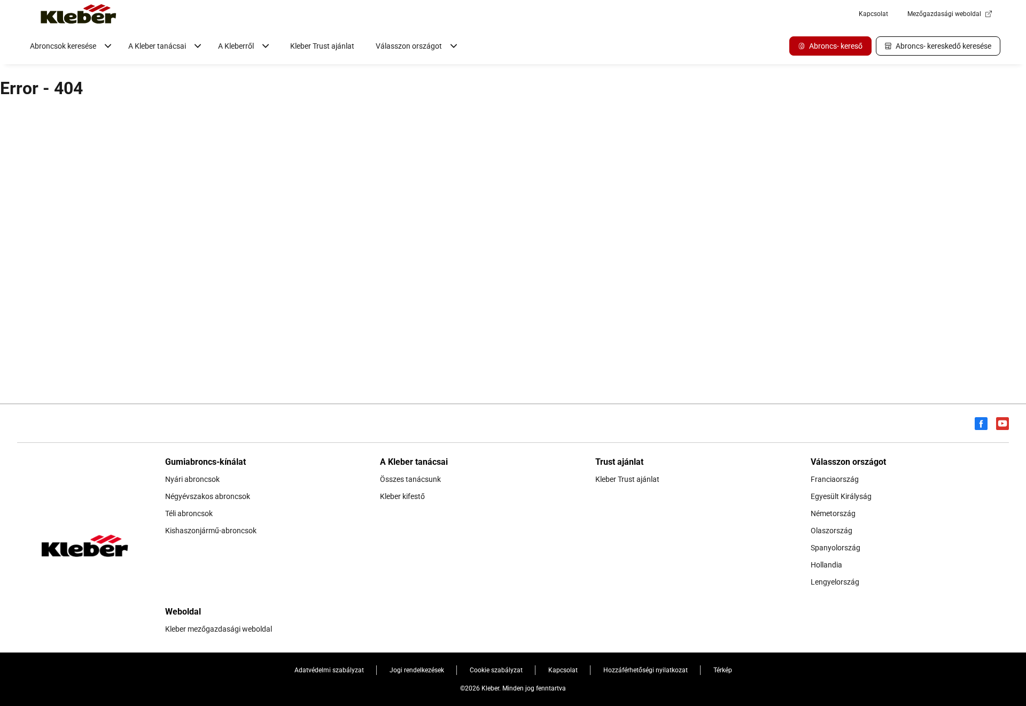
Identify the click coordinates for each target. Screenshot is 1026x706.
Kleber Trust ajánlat (322, 46)
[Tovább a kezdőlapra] (78, 14)
